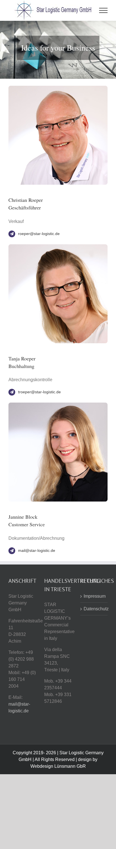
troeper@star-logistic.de (39, 392)
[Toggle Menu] (103, 10)
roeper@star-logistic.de (39, 233)
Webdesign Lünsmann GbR (58, 766)
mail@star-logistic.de (36, 550)
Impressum (94, 596)
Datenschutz (94, 608)
